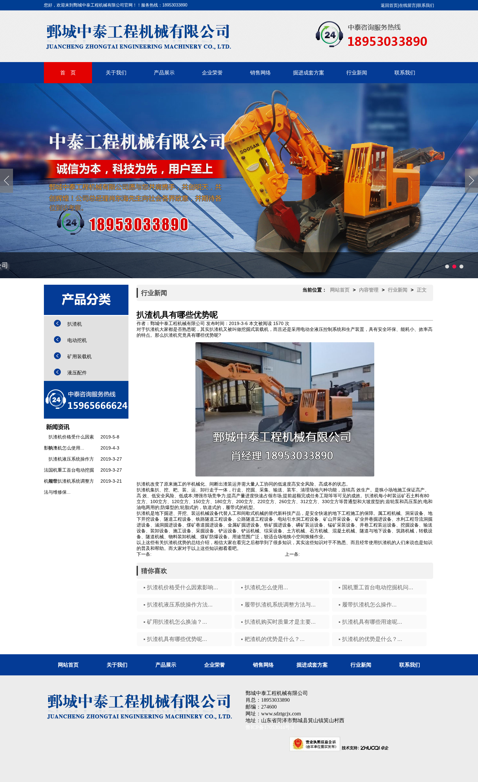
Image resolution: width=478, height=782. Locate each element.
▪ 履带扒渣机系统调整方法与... (278, 605)
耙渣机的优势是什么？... (324, 554)
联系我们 (425, 5)
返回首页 (389, 5)
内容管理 (368, 290)
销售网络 (260, 72)
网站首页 (340, 290)
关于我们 (116, 72)
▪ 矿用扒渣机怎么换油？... (175, 622)
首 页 (68, 72)
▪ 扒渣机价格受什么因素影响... (180, 587)
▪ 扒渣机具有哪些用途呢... (370, 622)
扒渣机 (74, 324)
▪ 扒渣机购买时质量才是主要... (278, 622)
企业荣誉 (212, 72)
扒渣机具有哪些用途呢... (176, 554)
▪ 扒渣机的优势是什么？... (370, 639)
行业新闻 (356, 72)
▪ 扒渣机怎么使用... (264, 587)
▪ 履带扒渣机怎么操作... (368, 605)
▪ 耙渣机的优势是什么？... (273, 639)
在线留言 (407, 5)
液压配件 (77, 372)
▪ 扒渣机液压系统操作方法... (178, 605)
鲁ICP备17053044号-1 (270, 727)
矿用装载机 (79, 356)
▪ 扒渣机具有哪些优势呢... (175, 639)
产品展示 (164, 72)
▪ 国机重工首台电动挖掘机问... (376, 587)
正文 (422, 290)
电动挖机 (77, 340)
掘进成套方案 (308, 72)
